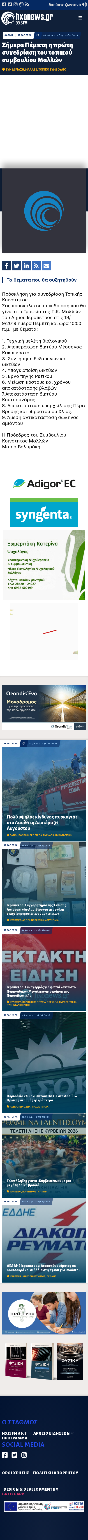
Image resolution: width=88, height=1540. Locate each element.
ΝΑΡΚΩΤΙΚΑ (37, 920)
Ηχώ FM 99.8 (14, 1433)
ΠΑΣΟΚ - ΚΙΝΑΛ (40, 1106)
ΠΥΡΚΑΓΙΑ (48, 835)
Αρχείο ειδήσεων (51, 1433)
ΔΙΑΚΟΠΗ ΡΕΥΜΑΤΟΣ (33, 1276)
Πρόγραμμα (15, 1438)
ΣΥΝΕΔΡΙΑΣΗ (15, 69)
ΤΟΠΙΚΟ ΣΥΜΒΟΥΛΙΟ (52, 69)
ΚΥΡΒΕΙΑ (42, 1191)
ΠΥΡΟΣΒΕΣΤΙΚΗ (63, 835)
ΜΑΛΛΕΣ (31, 69)
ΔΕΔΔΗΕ (51, 1276)
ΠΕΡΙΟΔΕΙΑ (25, 1106)
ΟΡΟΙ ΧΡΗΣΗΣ (15, 1473)
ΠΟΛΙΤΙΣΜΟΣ (29, 1191)
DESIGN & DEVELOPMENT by (30, 1491)
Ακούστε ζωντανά (65, 5)
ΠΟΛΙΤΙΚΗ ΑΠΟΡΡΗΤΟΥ (55, 1473)
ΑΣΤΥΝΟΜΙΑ (52, 920)
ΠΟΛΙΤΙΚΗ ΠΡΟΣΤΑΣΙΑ (30, 835)
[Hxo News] (27, 19)
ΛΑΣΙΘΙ (9, 35)
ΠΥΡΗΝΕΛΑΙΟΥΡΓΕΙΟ (18, 1005)
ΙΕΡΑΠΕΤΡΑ (25, 35)
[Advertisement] (44, 121)
